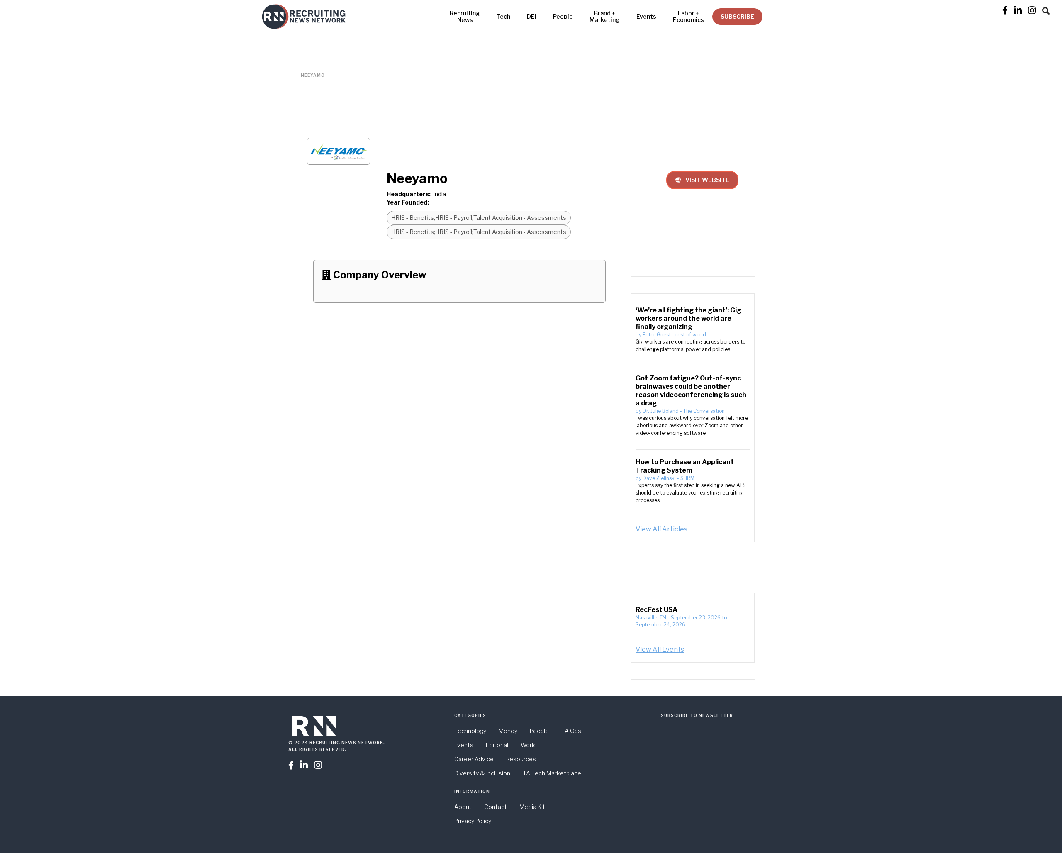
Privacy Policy (472, 820)
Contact (495, 806)
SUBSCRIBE (737, 16)
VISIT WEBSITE (702, 179)
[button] (1046, 9)
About (463, 806)
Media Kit (532, 806)
